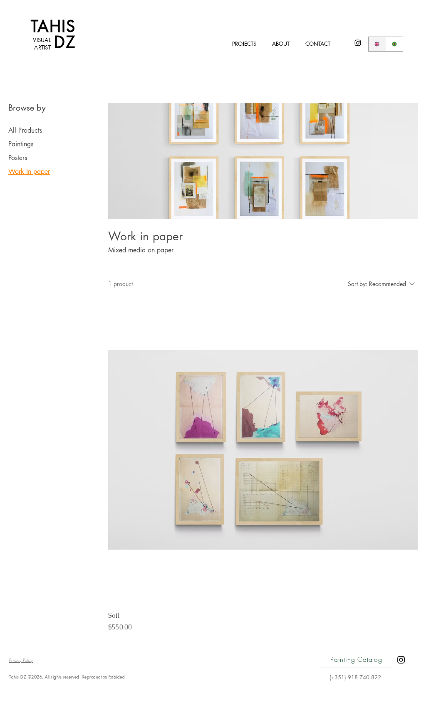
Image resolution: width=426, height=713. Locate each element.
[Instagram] (358, 43)
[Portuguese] (394, 44)
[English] (377, 44)
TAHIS (53, 26)
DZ (65, 42)
